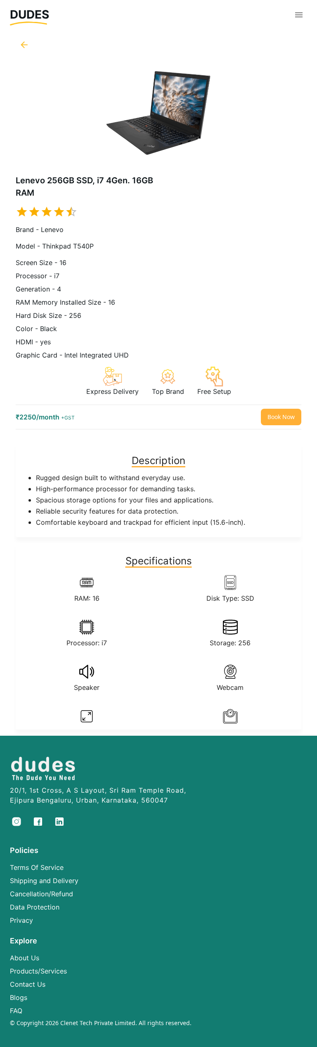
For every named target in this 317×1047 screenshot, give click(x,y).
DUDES (29, 14)
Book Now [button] (281, 417)
